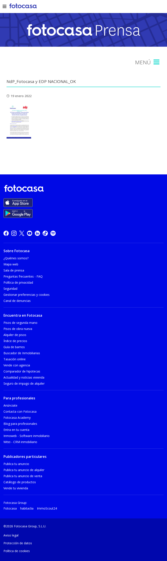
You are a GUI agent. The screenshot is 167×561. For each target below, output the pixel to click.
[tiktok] (45, 233)
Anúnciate (10, 405)
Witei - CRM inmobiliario (20, 442)
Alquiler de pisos (14, 335)
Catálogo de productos (19, 482)
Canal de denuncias (17, 301)
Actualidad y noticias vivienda (23, 377)
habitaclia (26, 508)
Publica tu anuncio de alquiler (23, 470)
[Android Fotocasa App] (18, 213)
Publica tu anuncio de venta (22, 476)
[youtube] (29, 233)
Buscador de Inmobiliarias (21, 353)
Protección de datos (17, 543)
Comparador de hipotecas (21, 371)
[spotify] (53, 233)
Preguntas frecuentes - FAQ (23, 276)
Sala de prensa (13, 270)
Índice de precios (15, 341)
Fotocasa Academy (17, 417)
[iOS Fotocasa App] (18, 202)
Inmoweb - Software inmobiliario (26, 436)
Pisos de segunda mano (20, 323)
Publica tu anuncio (16, 464)
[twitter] (21, 233)
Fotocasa (10, 508)
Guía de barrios (14, 347)
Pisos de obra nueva (17, 329)
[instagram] (14, 233)
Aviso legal (10, 535)
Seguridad (10, 288)
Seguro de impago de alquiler (24, 383)
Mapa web (10, 264)
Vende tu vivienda (15, 488)
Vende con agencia (16, 365)
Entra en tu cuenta (16, 430)
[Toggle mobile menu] (157, 62)
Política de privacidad (18, 282)
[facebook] (6, 233)
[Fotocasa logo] (82, 189)
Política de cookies (16, 551)
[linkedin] (37, 233)
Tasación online (14, 359)
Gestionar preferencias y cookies (26, 295)
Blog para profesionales (20, 424)
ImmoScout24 (47, 508)
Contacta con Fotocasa (20, 411)
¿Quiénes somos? (15, 258)
